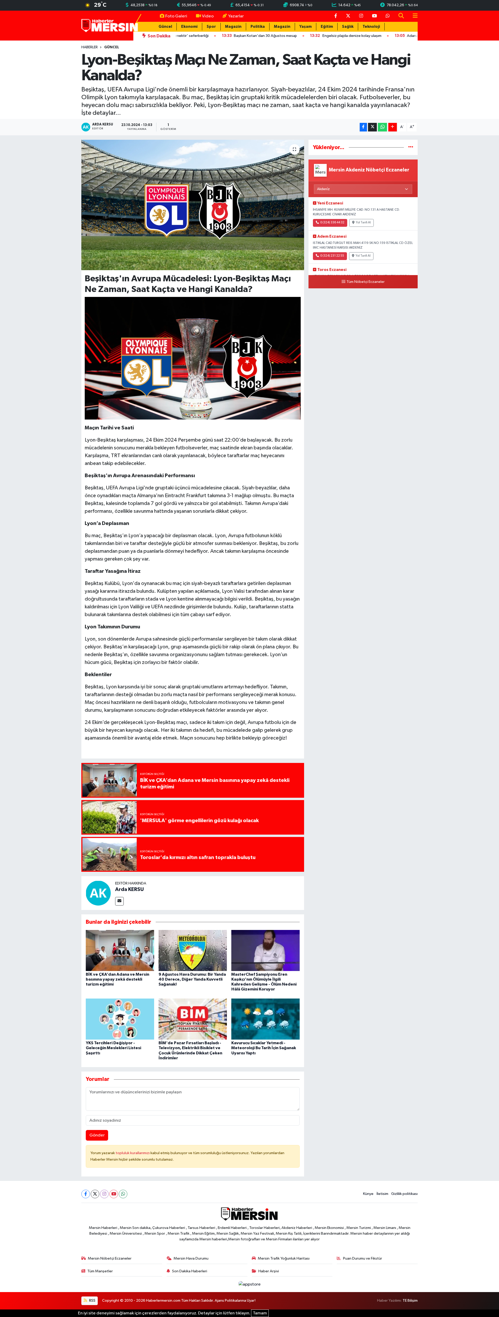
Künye (368, 1194)
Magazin (233, 27)
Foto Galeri (176, 16)
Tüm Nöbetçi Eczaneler (365, 282)
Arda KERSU (129, 889)
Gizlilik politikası (404, 1194)
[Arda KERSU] (98, 893)
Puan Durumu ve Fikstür (362, 1258)
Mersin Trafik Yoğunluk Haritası (284, 1258)
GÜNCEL (111, 47)
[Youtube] (113, 1194)
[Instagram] (104, 1194)
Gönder (97, 1135)
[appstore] (249, 1284)
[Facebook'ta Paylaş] (363, 127)
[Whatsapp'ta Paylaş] (382, 127)
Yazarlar (236, 16)
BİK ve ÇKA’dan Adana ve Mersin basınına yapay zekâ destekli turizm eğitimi (117, 979)
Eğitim (327, 27)
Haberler (89, 47)
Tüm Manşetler (100, 1271)
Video (208, 16)
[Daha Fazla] (392, 127)
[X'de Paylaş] (372, 127)
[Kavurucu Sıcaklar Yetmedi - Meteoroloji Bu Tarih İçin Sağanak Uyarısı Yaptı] (265, 1019)
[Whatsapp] (123, 1194)
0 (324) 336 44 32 (332, 222)
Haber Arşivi (268, 1271)
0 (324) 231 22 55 (332, 255)
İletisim (382, 1194)
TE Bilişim (410, 1300)
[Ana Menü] (413, 16)
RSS (91, 1300)
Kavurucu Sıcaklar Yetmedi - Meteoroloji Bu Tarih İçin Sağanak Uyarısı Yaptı (263, 1048)
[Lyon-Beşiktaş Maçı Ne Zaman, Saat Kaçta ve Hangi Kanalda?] (192, 205)
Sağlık (347, 27)
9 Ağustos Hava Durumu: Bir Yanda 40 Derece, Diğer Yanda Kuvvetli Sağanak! (192, 979)
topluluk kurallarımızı (133, 1153)
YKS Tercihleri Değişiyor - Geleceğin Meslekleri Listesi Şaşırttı (113, 1048)
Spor (211, 27)
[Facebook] (85, 1194)
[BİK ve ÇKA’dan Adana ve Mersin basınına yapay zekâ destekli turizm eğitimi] (120, 950)
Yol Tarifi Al (363, 222)
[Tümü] (410, 147)
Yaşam (305, 27)
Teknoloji (371, 27)
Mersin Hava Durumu (191, 1258)
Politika (258, 27)
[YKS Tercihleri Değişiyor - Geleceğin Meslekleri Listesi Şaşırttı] (120, 1019)
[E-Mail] (119, 901)
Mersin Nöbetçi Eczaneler (110, 1258)
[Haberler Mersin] (109, 25)
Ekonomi (189, 27)
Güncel (165, 27)
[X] (95, 1194)
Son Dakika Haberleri (189, 1271)
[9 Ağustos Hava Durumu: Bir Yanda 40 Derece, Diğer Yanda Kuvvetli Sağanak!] (193, 950)
